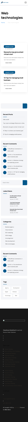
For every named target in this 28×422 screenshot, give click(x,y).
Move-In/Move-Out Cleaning (12, 351)
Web (16, 295)
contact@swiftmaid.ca (9, 399)
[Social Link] (5, 336)
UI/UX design (8, 235)
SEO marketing (9, 232)
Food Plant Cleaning (10, 383)
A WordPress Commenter (14, 149)
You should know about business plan (15, 196)
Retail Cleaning (8, 381)
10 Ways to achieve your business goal (13, 130)
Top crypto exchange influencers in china (13, 123)
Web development (10, 241)
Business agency (9, 227)
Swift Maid (16, 407)
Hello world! (6, 119)
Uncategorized (9, 238)
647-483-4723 (7, 403)
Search (25, 105)
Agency (7, 288)
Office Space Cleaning (10, 357)
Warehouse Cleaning (10, 364)
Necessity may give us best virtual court (13, 127)
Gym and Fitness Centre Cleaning (13, 385)
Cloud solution (9, 230)
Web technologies (10, 244)
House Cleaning (9, 349)
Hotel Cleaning (8, 375)
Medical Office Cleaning (11, 379)
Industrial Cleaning (9, 355)
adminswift (10, 49)
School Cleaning (9, 370)
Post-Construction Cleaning (12, 362)
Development (16, 288)
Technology (7, 295)
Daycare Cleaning (9, 373)
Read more (9, 62)
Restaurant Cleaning (10, 377)
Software (15, 291)
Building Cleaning (9, 360)
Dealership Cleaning (10, 366)
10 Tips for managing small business (12, 134)
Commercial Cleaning (10, 353)
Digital (6, 291)
